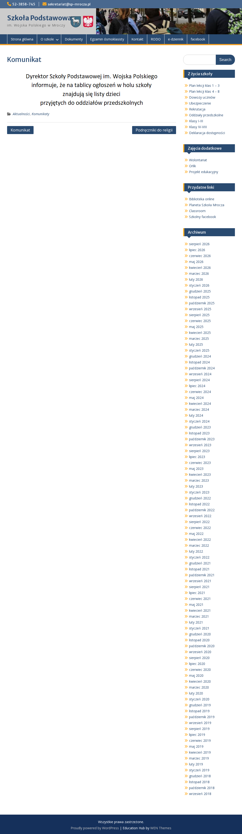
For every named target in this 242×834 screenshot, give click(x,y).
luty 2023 (196, 486)
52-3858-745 (23, 4)
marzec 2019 (199, 758)
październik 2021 (202, 575)
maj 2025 (196, 326)
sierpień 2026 (199, 244)
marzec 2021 (199, 616)
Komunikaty (40, 114)
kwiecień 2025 (200, 332)
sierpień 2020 (199, 657)
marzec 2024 (199, 409)
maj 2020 (196, 675)
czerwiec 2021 (200, 598)
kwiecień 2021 (200, 610)
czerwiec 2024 (200, 391)
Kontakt (137, 39)
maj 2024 (196, 397)
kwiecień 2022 (200, 539)
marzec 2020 (199, 687)
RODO (156, 39)
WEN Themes (160, 828)
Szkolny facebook (202, 216)
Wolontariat (198, 160)
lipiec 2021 (197, 592)
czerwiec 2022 (200, 527)
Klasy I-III (196, 121)
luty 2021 (196, 622)
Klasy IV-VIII (198, 127)
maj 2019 (196, 746)
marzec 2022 (199, 545)
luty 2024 (196, 415)
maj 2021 (196, 604)
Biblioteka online (201, 199)
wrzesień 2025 (200, 309)
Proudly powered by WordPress (95, 828)
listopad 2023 (199, 433)
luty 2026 (196, 279)
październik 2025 (202, 303)
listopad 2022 (199, 504)
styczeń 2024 (199, 421)
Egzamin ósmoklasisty (107, 39)
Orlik (192, 166)
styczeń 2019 (199, 770)
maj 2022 (196, 533)
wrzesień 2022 (200, 516)
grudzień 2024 (200, 356)
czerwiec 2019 (200, 740)
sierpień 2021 (199, 587)
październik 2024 (202, 368)
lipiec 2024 (197, 386)
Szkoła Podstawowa (39, 18)
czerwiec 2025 (200, 321)
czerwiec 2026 (200, 255)
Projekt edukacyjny (203, 172)
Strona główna (22, 39)
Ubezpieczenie (200, 103)
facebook (198, 39)
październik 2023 (202, 439)
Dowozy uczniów (202, 97)
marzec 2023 (199, 480)
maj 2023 (196, 468)
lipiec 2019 (197, 734)
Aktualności (21, 114)
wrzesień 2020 (200, 652)
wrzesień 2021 (200, 581)
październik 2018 (202, 788)
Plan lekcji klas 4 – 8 (204, 91)
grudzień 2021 (200, 563)
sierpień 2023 (199, 451)
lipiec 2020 (197, 663)
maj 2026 (196, 261)
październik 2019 (202, 717)
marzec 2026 (199, 273)
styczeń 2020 (199, 699)
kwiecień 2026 (200, 267)
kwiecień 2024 (200, 403)
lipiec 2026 (197, 250)
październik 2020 (202, 646)
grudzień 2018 (200, 776)
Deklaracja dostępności (207, 133)
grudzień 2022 (200, 498)
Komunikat (20, 130)
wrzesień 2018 (200, 793)
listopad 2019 (199, 711)
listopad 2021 (199, 569)
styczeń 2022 (199, 557)
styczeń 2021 (199, 628)
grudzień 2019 (200, 705)
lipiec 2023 (197, 456)
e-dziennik (175, 39)
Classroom (197, 211)
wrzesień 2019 (200, 722)
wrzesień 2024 (200, 374)
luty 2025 (196, 344)
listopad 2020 (199, 640)
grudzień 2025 (200, 291)
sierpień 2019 (199, 728)
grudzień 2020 (200, 634)
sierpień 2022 (199, 522)
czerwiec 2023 (200, 462)
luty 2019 (196, 764)
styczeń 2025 (199, 350)
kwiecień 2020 (200, 681)
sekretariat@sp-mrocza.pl (69, 4)
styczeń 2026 (199, 285)
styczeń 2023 (199, 492)
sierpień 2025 (199, 315)
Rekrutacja (197, 109)
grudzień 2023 (200, 427)
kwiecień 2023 (200, 474)
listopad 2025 (199, 297)
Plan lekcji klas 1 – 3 (204, 85)
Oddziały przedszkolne (206, 115)
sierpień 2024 (199, 380)
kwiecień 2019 (200, 752)
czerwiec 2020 (200, 669)
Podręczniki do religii (154, 130)
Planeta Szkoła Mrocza (206, 205)
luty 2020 (196, 693)
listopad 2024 (199, 362)
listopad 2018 (199, 782)
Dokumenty (74, 39)
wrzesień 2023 (200, 445)
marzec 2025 (199, 338)
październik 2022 (202, 510)
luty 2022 (196, 551)
